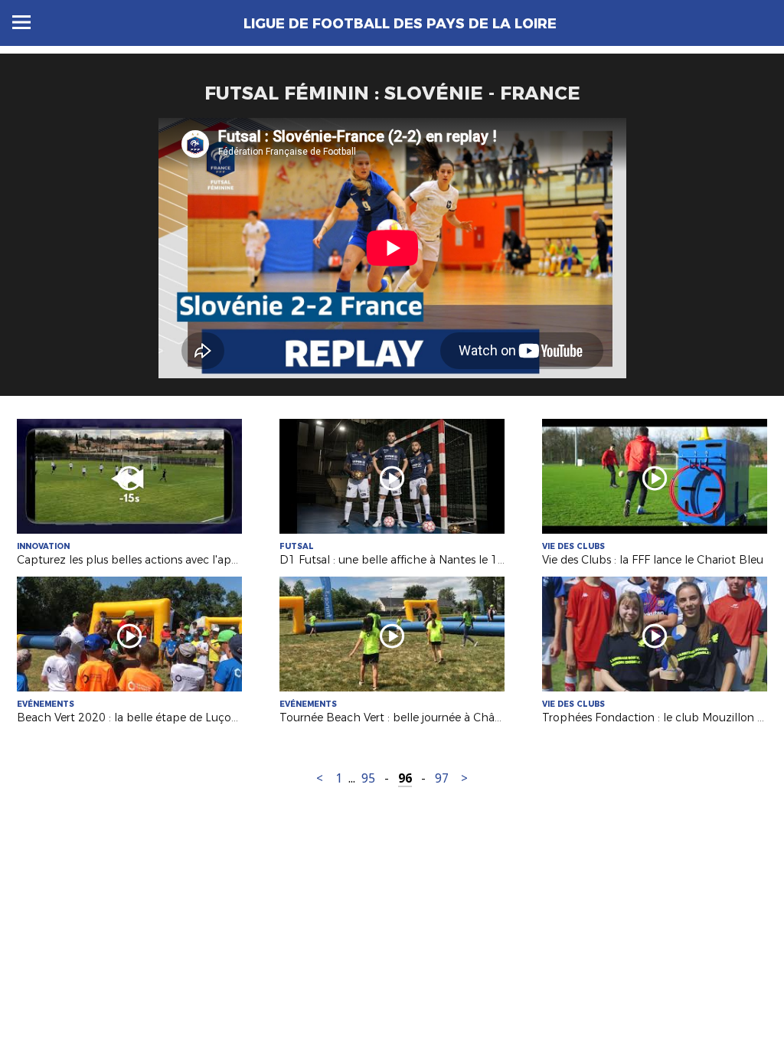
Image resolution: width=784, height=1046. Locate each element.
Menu (21, 22)
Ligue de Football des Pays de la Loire (400, 23)
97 (442, 778)
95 (368, 778)
